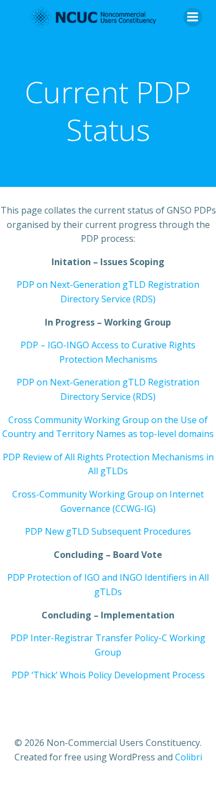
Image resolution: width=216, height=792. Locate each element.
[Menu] (192, 17)
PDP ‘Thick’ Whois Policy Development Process (108, 675)
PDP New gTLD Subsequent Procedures (108, 531)
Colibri (188, 757)
